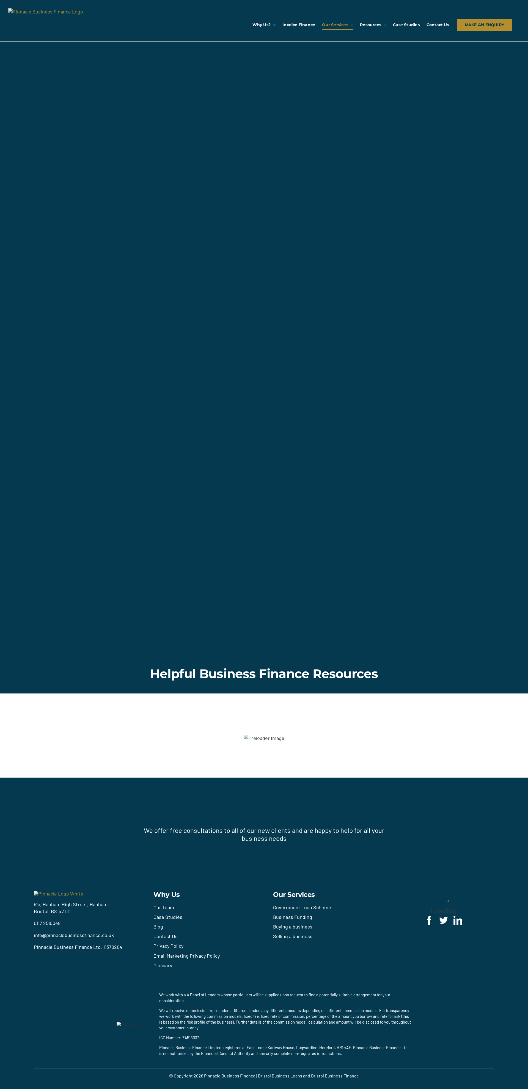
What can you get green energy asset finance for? (120, 766)
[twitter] (443, 920)
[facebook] (429, 920)
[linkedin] (457, 920)
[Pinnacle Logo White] (58, 894)
